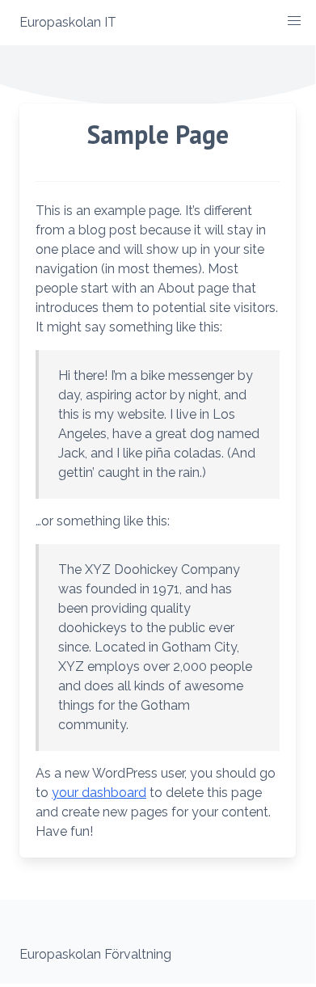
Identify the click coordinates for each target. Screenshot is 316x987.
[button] (294, 21)
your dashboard (99, 792)
